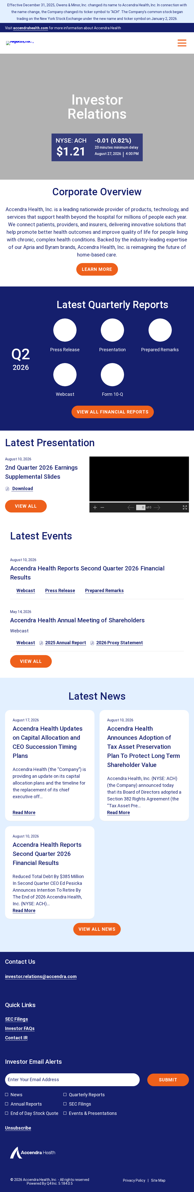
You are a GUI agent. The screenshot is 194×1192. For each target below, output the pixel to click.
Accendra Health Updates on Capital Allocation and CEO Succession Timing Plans (48, 742)
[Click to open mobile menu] (182, 43)
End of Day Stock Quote (34, 1113)
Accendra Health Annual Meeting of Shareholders (77, 620)
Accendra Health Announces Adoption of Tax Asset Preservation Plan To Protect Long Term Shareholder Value (143, 746)
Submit (168, 1079)
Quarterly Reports (87, 1094)
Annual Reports (26, 1104)
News (16, 1094)
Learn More (97, 269)
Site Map (158, 1180)
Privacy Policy (134, 1180)
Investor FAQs (27, 1028)
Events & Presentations (93, 1113)
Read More (24, 812)
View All (26, 506)
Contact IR (24, 1038)
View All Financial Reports (113, 411)
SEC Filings (24, 1019)
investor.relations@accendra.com (41, 976)
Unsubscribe (18, 1128)
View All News (97, 929)
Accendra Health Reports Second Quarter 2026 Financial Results (47, 853)
